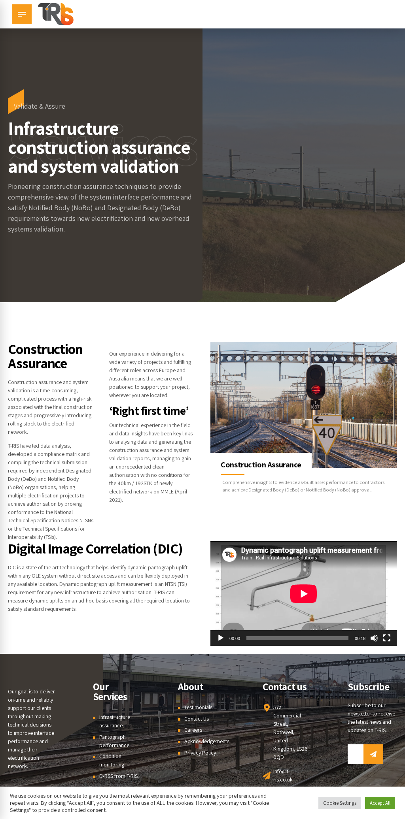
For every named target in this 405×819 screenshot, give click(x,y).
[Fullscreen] (387, 638)
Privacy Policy (200, 752)
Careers (193, 729)
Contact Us (196, 718)
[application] (303, 593)
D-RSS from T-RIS (118, 775)
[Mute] (374, 638)
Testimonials (198, 707)
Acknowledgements (206, 741)
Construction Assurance (261, 464)
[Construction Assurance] (303, 405)
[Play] (221, 638)
